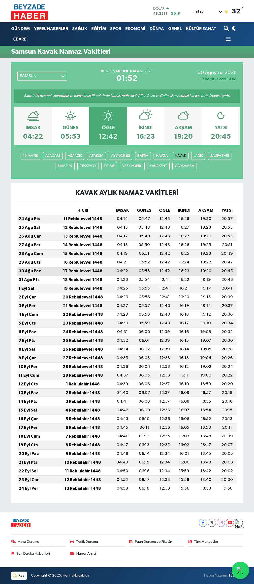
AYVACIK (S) (120, 156)
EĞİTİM (98, 29)
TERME (109, 166)
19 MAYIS (30, 156)
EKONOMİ (135, 29)
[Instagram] (221, 523)
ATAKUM (96, 156)
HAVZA (162, 156)
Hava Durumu (28, 541)
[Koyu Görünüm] (233, 28)
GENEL (175, 29)
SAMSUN (65, 166)
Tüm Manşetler (206, 541)
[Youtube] (230, 523)
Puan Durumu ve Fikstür (153, 541)
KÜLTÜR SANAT (201, 29)
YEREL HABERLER (51, 29)
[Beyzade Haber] (29, 11)
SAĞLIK (79, 29)
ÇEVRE (19, 39)
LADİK (198, 156)
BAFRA (142, 156)
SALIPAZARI (219, 156)
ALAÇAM (52, 156)
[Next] (239, 523)
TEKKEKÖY (88, 166)
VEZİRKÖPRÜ (132, 166)
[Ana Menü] (227, 39)
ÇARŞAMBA (184, 166)
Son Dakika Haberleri (33, 553)
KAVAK (180, 156)
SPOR (115, 29)
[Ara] (227, 28)
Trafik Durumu (87, 541)
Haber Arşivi (86, 553)
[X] (212, 523)
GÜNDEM (20, 29)
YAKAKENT (158, 166)
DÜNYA (157, 29)
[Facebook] (203, 523)
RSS (21, 575)
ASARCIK (75, 156)
